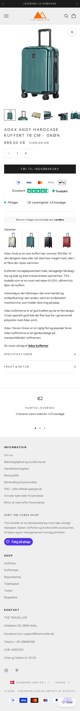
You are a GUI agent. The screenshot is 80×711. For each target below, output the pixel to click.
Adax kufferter (38, 346)
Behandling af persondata (20, 482)
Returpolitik (11, 475)
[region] (40, 408)
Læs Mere (59, 219)
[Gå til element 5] (62, 115)
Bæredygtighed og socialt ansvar (25, 462)
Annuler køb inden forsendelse (23, 495)
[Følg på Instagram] (6, 670)
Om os (8, 455)
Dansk (61, 682)
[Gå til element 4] (49, 115)
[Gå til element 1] (10, 115)
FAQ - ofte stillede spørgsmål (23, 489)
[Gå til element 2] (23, 115)
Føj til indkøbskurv (40, 168)
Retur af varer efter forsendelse (24, 502)
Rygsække (10, 597)
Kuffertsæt (11, 570)
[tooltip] (12, 240)
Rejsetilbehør (12, 577)
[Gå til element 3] (36, 115)
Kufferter (10, 563)
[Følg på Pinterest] (17, 670)
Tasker (8, 590)
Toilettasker (11, 584)
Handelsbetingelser (16, 468)
